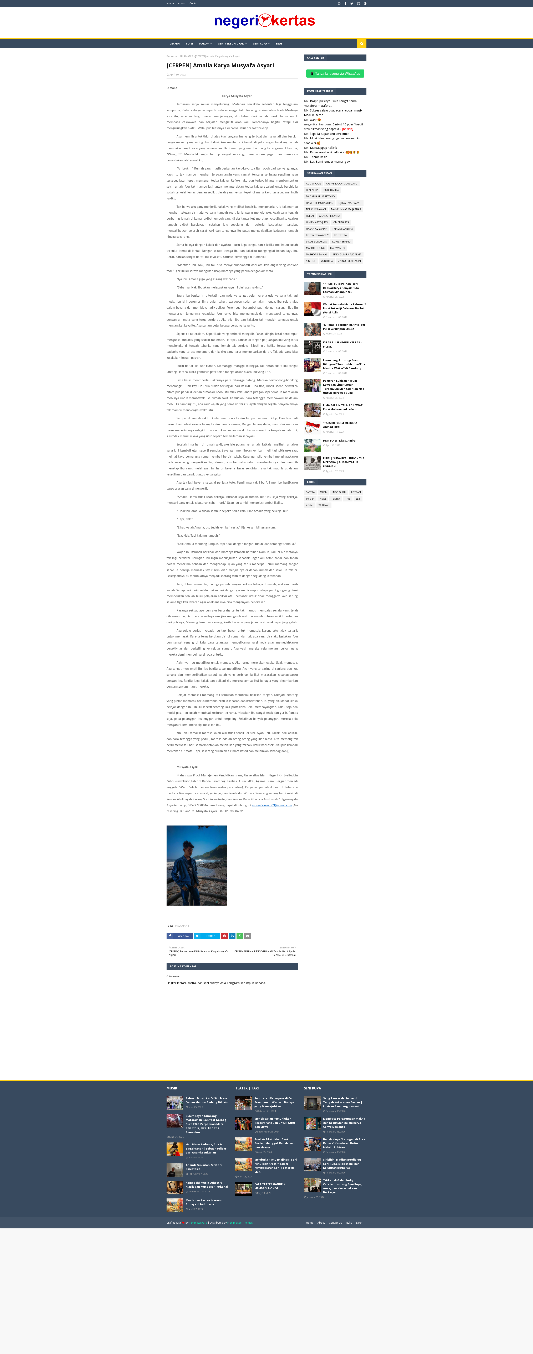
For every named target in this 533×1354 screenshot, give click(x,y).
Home (170, 3)
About (181, 3)
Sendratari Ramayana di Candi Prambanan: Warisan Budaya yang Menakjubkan (275, 1102)
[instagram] (358, 3)
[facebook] (345, 3)
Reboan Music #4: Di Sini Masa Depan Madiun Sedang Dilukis (207, 1100)
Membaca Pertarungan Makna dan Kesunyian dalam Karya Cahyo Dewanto (344, 1123)
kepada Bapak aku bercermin (329, 134)
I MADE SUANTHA (343, 228)
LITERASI (356, 492)
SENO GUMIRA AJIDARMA (347, 254)
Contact (194, 3)
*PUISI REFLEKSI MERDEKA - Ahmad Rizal (341, 425)
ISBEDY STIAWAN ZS (317, 235)
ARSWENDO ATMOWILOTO (341, 183)
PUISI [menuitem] (189, 43)
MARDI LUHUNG (315, 248)
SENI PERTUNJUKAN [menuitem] (231, 43)
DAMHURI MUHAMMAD (319, 203)
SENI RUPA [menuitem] (260, 43)
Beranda (172, 56)
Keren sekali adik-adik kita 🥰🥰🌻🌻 (335, 152)
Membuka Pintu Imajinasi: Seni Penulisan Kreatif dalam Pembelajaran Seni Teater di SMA (275, 1166)
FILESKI (310, 216)
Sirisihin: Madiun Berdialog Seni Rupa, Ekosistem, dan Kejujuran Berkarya (342, 1164)
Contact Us (335, 1222)
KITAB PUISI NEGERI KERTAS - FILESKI (342, 344)
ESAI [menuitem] (279, 43)
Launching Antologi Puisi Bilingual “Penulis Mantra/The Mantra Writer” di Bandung (344, 364)
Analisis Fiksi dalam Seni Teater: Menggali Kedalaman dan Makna (274, 1143)
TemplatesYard (198, 1222)
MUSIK (323, 492)
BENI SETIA (312, 190)
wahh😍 (315, 120)
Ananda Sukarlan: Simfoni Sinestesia (204, 1167)
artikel (309, 505)
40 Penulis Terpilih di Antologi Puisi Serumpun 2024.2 (344, 327)
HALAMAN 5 (186, 56)
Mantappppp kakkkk (323, 148)
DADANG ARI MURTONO (320, 196)
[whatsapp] (339, 3)
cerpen (310, 498)
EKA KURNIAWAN (316, 209)
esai (358, 498)
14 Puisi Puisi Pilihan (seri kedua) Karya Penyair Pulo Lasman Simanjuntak (341, 288)
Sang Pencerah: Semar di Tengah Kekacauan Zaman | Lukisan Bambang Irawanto (342, 1102)
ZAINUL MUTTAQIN (349, 261)
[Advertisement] (125, 1290)
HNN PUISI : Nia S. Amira (339, 440)
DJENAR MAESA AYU (350, 203)
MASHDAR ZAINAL (316, 254)
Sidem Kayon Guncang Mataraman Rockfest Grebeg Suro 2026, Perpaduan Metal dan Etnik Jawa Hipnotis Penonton (206, 1124)
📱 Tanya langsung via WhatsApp (335, 73)
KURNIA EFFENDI (341, 241)
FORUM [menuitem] (204, 43)
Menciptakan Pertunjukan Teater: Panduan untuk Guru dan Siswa (274, 1123)
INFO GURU (339, 492)
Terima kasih (318, 157)
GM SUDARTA (341, 222)
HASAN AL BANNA (316, 228)
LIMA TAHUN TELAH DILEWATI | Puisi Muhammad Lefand (344, 407)
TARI (347, 498)
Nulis (349, 1222)
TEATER (335, 498)
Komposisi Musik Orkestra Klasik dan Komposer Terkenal (207, 1185)
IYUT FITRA (340, 235)
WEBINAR (324, 505)
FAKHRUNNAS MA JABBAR (346, 209)
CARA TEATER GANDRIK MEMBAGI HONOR (269, 1186)
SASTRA (310, 492)
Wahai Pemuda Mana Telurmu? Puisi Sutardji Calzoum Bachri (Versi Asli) (344, 308)
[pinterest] (364, 3)
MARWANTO (337, 248)
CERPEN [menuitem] (175, 43)
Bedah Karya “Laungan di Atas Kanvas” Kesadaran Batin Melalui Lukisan (344, 1143)
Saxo (359, 1222)
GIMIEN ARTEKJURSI (317, 222)
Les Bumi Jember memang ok (330, 161)
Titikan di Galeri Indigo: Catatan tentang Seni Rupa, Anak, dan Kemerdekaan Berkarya (342, 1186)
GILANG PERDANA (329, 216)
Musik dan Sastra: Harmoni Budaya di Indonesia (204, 1202)
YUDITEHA (327, 261)
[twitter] (351, 3)
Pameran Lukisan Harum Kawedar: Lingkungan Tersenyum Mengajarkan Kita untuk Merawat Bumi (343, 387)
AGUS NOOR (313, 183)
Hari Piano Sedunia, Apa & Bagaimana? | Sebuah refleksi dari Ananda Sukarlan (206, 1148)
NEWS (323, 498)
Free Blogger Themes (240, 1222)
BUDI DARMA (331, 190)
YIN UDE (311, 261)
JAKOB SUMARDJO (316, 241)
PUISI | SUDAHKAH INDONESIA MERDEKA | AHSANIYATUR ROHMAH (343, 462)
